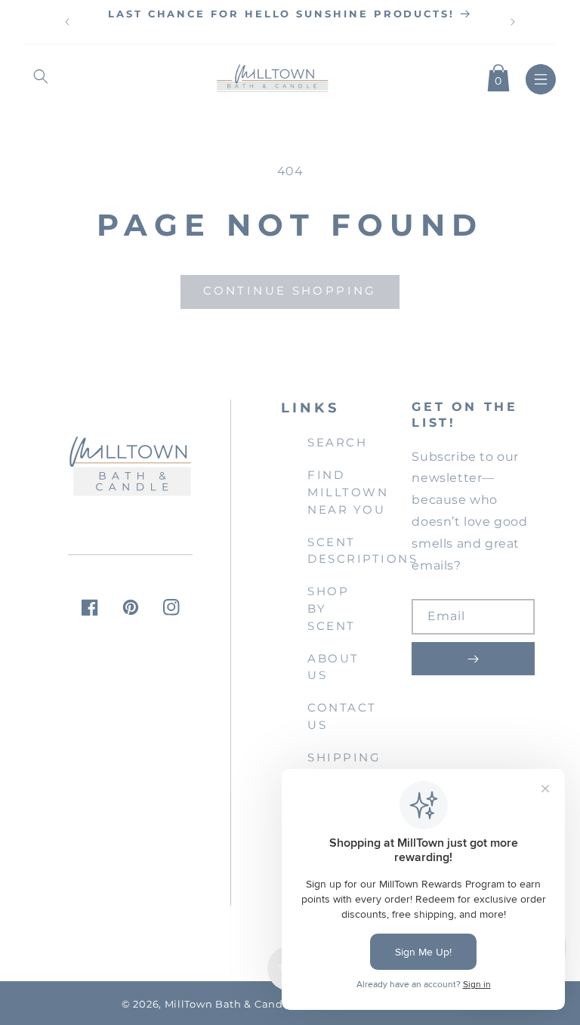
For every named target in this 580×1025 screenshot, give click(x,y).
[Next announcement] (512, 22)
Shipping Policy (344, 766)
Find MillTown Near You (347, 492)
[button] (40, 76)
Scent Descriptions (362, 551)
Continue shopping (289, 290)
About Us (333, 667)
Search (337, 442)
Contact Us (342, 716)
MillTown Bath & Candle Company (256, 1004)
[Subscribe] (473, 658)
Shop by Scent (331, 608)
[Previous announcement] (67, 22)
